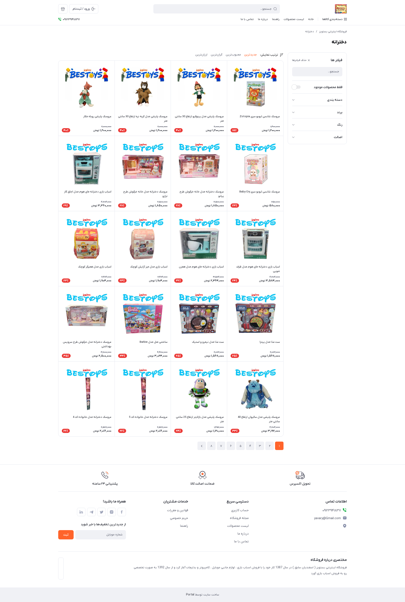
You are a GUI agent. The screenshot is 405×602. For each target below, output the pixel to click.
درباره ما (243, 534)
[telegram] (91, 512)
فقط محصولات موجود (328, 87)
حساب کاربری (240, 510)
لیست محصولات (238, 526)
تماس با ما (241, 541)
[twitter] (101, 512)
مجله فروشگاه (239, 518)
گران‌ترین (216, 55)
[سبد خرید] (63, 8)
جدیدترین (250, 55)
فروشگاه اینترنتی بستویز (333, 31)
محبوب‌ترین (233, 55)
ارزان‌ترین (201, 55)
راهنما (184, 526)
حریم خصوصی (179, 518)
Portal (190, 595)
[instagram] (111, 512)
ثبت (66, 535)
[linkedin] (81, 512)
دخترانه (309, 31)
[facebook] (121, 512)
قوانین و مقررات (177, 510)
